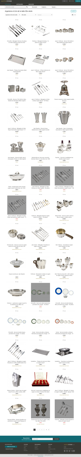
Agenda (49, 445)
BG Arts (17, 45)
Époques (25, 449)
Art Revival (16, 278)
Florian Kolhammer (40, 162)
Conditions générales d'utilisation (38, 454)
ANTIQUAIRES (19, 4)
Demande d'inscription (9, 449)
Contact (65, 447)
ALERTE (73, 11)
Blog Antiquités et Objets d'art (68, 448)
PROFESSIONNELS (38, 444)
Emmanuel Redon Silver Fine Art (64, 162)
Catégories (25, 445)
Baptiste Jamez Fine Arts (40, 394)
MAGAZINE (31, 4)
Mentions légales (30, 454)
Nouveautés (34, 7)
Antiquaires (36, 445)
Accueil (65, 446)
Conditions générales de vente (49, 454)
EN (71, 1)
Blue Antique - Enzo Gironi (40, 424)
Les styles (49, 451)
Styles (25, 447)
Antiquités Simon (64, 103)
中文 (73, 1)
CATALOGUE (8, 4)
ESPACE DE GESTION (11, 446)
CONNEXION (78, 1)
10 (48, 429)
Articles (49, 447)
